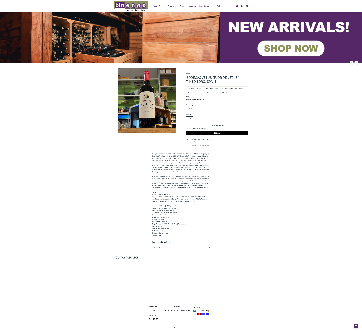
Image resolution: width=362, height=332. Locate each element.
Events (182, 6)
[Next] (356, 63)
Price (188, 96)
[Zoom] (147, 100)
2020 (189, 118)
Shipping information (161, 242)
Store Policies (217, 6)
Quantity (189, 105)
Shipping (189, 128)
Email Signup (204, 6)
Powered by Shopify (180, 328)
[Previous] (352, 63)
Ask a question (158, 247)
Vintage (189, 114)
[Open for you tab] (356, 326)
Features (171, 6)
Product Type (158, 6)
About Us (192, 6)
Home (188, 73)
